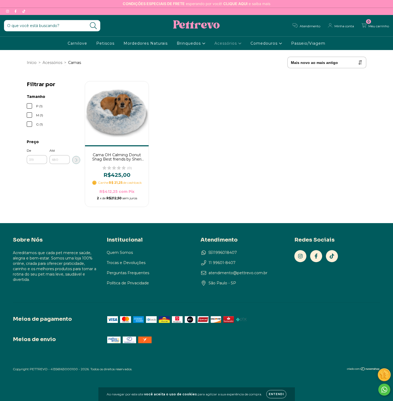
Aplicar (76, 160)
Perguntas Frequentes (128, 272)
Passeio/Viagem (308, 43)
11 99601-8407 (222, 262)
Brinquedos (189, 43)
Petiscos (105, 43)
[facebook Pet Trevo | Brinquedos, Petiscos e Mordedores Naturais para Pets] (16, 11)
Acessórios (226, 43)
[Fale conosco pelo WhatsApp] (384, 390)
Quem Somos (120, 252)
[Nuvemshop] (363, 369)
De (29, 150)
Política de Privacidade (128, 283)
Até (52, 150)
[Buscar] (93, 26)
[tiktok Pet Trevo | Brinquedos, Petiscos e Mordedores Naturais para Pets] (23, 11)
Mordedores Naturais (146, 43)
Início (32, 62)
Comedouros (265, 43)
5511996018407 (223, 252)
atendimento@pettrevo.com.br (238, 272)
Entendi (276, 394)
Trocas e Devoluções (126, 262)
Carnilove (77, 43)
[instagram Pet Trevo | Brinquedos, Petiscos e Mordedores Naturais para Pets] (8, 11)
